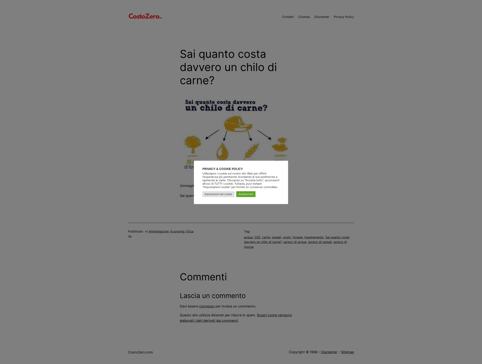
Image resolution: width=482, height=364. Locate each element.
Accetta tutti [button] (246, 194)
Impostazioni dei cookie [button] (218, 194)
